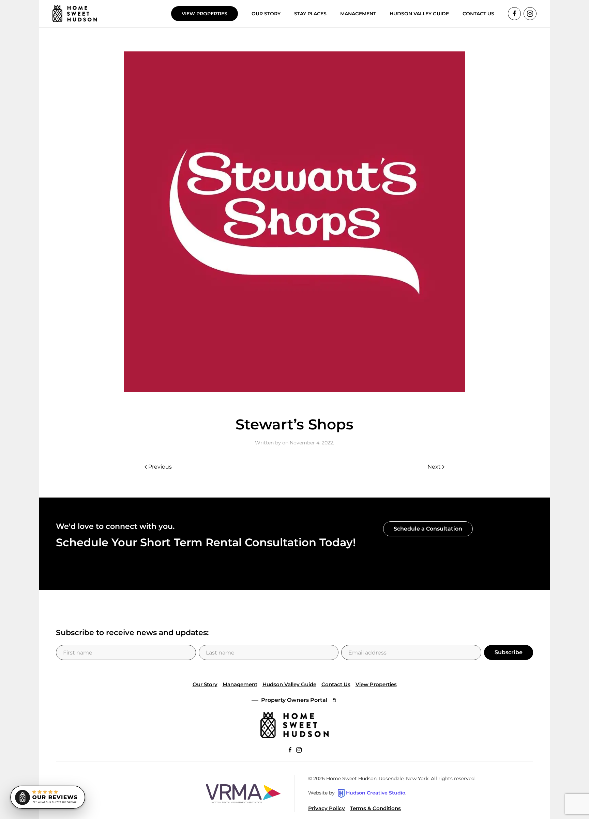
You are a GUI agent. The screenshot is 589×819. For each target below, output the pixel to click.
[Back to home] (74, 13)
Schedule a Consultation (428, 528)
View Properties (204, 14)
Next (434, 466)
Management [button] (358, 14)
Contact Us (335, 684)
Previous (160, 466)
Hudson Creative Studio (375, 793)
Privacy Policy (326, 808)
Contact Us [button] (478, 14)
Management (240, 684)
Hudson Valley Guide (419, 14)
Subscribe (509, 652)
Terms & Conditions (375, 808)
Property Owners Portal (294, 700)
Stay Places (310, 14)
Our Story (266, 14)
